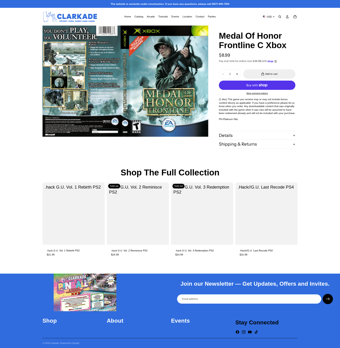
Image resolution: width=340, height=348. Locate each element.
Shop (49, 320)
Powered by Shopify (69, 343)
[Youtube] (250, 332)
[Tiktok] (256, 332)
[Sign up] (328, 299)
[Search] (280, 17)
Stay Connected (257, 322)
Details (226, 135)
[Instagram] (244, 332)
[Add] (99, 239)
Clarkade (54, 343)
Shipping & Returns (238, 144)
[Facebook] (237, 332)
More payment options (257, 93)
